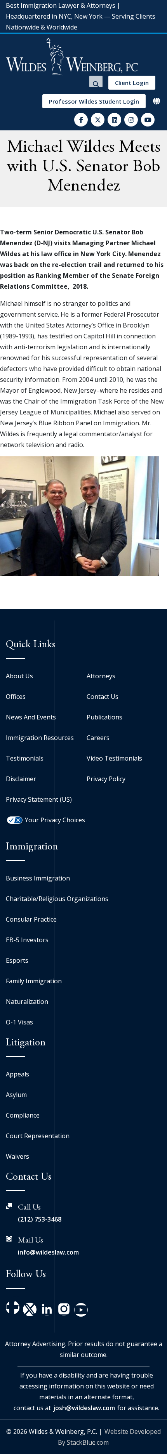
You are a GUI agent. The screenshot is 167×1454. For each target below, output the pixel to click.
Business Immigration (38, 878)
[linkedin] (114, 120)
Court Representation (38, 1136)
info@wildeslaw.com (48, 1252)
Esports (17, 960)
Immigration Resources (40, 737)
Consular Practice (31, 919)
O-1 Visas (19, 1022)
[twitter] (97, 120)
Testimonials (24, 758)
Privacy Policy (106, 779)
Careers (98, 737)
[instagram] (131, 120)
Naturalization (27, 1001)
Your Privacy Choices (55, 820)
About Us (19, 676)
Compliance (23, 1115)
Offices (16, 696)
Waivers (17, 1156)
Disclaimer (21, 779)
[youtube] (148, 120)
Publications (104, 717)
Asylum (16, 1094)
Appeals (17, 1074)
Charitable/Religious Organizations (57, 898)
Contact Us (102, 696)
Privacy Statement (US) (39, 799)
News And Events (31, 717)
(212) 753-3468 (39, 1219)
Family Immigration (34, 981)
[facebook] (81, 120)
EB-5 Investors (27, 940)
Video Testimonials (114, 758)
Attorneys (101, 676)
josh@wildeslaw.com (84, 1408)
